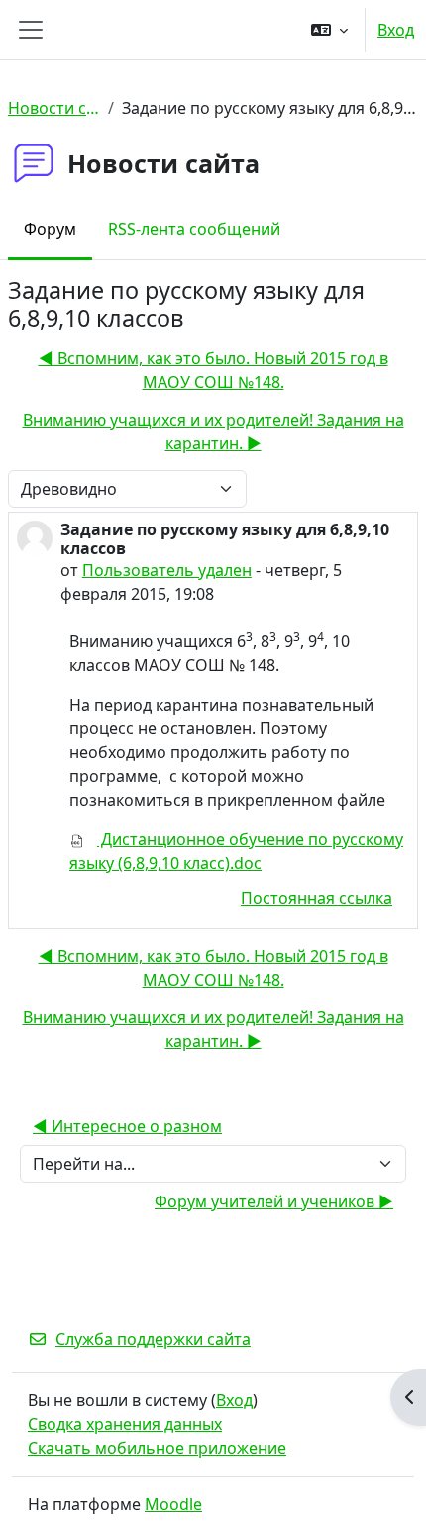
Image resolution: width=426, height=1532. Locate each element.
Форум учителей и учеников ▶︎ (274, 1201)
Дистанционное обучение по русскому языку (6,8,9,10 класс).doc (236, 851)
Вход (395, 30)
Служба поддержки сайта (153, 1339)
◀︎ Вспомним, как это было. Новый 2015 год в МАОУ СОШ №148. (213, 370)
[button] (329, 29)
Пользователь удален (167, 570)
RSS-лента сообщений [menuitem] (194, 228)
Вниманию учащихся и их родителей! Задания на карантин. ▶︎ (213, 431)
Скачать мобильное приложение (157, 1448)
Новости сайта (54, 108)
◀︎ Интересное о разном (127, 1126)
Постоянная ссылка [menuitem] (316, 898)
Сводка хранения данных (125, 1424)
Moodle (173, 1504)
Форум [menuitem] (50, 228)
